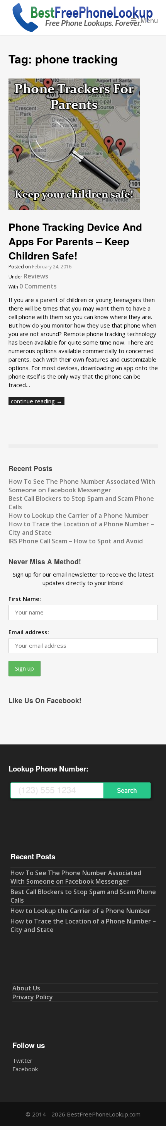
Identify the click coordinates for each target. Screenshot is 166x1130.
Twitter (22, 1060)
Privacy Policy (32, 997)
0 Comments (38, 286)
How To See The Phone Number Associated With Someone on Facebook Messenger (81, 485)
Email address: (28, 632)
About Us (26, 988)
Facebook (25, 1069)
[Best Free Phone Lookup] (81, 30)
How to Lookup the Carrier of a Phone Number (78, 515)
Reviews (36, 276)
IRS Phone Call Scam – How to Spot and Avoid (75, 541)
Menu (149, 20)
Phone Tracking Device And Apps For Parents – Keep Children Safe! (75, 241)
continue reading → (36, 401)
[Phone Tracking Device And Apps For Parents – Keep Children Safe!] (74, 208)
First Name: (24, 599)
